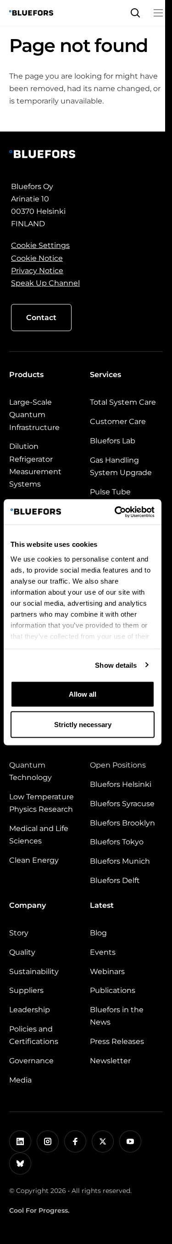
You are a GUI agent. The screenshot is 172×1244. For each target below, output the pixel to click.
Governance (31, 1060)
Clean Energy (34, 860)
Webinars (107, 971)
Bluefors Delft (115, 880)
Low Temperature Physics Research (41, 803)
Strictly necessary (82, 724)
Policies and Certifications (33, 1035)
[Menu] (158, 12)
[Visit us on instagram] (48, 1141)
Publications (112, 990)
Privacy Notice (37, 270)
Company (27, 905)
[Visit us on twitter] (103, 1141)
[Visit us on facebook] (75, 1141)
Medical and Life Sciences (38, 834)
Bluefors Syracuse (122, 803)
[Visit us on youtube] (130, 1141)
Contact (41, 317)
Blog (98, 933)
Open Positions (118, 765)
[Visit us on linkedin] (20, 1141)
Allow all (82, 694)
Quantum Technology (30, 771)
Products (26, 374)
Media (20, 1080)
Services (105, 374)
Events (103, 952)
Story (18, 933)
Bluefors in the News (117, 1015)
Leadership (29, 1009)
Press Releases (117, 1041)
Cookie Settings (40, 245)
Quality (22, 952)
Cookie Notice (37, 258)
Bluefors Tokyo (117, 841)
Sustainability (34, 971)
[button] (135, 12)
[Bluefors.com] (31, 12)
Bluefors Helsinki (120, 784)
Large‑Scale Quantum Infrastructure (34, 414)
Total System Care (123, 402)
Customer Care (118, 421)
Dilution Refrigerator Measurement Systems (35, 465)
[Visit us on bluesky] (20, 1163)
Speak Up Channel (45, 283)
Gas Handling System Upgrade (121, 466)
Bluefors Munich (120, 861)
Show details (116, 665)
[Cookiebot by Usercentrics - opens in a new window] (116, 512)
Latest (102, 905)
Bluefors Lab (112, 440)
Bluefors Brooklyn (122, 823)
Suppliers (26, 990)
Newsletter (110, 1060)
